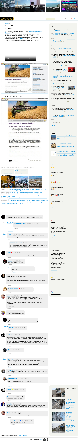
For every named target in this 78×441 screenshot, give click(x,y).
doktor (8, 295)
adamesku (9, 403)
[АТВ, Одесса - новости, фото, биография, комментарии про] (2, 169)
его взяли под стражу (69, 94)
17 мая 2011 (7, 23)
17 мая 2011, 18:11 (26, 420)
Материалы (21, 18)
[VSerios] (5, 234)
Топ (37, 18)
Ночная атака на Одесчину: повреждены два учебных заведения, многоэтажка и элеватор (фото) (7, 9)
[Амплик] (3, 218)
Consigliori (9, 334)
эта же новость (23, 38)
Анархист (11, 327)
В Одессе (55, 48)
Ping (9, 349)
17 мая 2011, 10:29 (23, 378)
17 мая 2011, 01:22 (31, 223)
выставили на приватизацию (64, 48)
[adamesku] (3, 406)
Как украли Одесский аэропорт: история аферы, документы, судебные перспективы (27, 193)
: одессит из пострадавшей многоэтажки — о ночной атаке (62, 35)
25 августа (53, 105)
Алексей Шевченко (14, 288)
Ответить (9, 220)
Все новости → (54, 125)
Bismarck (10, 359)
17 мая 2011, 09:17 (17, 334)
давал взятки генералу (68, 99)
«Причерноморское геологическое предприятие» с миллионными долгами (62, 50)
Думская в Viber (55, 292)
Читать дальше (54, 235)
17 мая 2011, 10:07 (15, 349)
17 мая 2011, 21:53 (16, 234)
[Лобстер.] (3, 392)
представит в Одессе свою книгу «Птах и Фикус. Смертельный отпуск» (64, 120)
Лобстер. (9, 389)
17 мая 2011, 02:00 (15, 275)
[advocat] (5, 263)
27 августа (53, 26)
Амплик (9, 216)
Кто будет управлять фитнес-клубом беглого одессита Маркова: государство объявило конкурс (21, 185)
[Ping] (5, 352)
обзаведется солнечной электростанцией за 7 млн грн (63, 77)
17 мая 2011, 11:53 (18, 359)
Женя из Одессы (16, 268)
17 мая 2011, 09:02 (14, 312)
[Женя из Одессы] (7, 267)
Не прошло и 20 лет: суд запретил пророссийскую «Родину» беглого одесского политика (7, 185)
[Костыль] (3, 396)
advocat (10, 260)
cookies (40, 439)
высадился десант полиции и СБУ (64, 56)
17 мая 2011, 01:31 (27, 268)
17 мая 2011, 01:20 (27, 242)
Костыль (9, 396)
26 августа (53, 45)
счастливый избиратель (20, 223)
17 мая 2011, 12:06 (25, 288)
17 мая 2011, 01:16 (17, 216)
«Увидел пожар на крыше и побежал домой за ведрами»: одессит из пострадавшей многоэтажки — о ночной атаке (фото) (70, 404)
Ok (44, 439)
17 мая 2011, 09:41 (19, 327)
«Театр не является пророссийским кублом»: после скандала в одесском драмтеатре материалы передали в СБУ (65, 145)
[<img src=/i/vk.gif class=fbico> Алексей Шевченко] (5, 291)
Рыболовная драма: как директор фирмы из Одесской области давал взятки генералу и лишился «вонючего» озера (53, 9)
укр (59, 18)
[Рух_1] (3, 314)
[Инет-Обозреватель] (5, 381)
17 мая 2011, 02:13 (15, 295)
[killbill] (3, 277)
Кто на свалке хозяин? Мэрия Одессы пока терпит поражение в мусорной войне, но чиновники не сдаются (24, 198)
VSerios (9, 234)
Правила (20, 435)
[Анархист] (5, 326)
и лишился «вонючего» (63, 100)
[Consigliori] (3, 337)
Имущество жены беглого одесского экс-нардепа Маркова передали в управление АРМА (28, 200)
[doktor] (3, 298)
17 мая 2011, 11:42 (18, 389)
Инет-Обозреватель (13, 378)
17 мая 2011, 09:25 (18, 370)
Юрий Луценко (56, 119)
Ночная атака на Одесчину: (60, 38)
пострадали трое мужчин (70, 390)
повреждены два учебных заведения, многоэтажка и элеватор (64, 40)
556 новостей (23, 172)
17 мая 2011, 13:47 (17, 403)
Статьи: (53, 133)
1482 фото (10, 172)
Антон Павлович (15, 420)
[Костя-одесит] (3, 372)
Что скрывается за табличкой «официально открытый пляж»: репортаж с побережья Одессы (66, 137)
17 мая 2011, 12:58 (16, 396)
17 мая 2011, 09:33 (19, 319)
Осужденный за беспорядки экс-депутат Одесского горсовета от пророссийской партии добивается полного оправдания (24, 195)
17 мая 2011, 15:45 (15, 412)
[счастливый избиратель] (8, 223)
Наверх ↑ (13, 206)
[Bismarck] (5, 359)
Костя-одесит (10, 370)
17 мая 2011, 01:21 (17, 252)
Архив (30, 18)
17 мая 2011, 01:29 (17, 260)
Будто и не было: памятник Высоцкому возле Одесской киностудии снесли (25, 192)
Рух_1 (8, 312)
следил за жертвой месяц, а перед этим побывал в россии (63, 64)
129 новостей (6, 172)
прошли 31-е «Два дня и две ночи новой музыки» (60, 71)
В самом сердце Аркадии (59, 86)
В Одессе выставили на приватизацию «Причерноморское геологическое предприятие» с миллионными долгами (70, 427)
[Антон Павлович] (5, 420)
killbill (8, 275)
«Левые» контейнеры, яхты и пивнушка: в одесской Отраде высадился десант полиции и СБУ (22, 10)
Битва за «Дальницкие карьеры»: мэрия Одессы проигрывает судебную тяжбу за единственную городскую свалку (35, 185)
